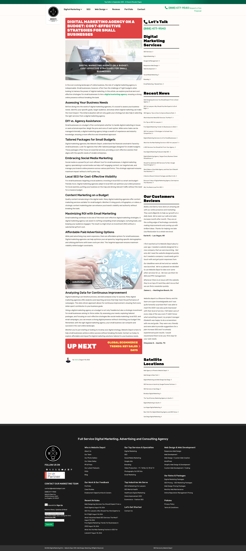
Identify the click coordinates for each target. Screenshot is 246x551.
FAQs (86, 471)
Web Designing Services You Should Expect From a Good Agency (161, 101)
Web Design (100, 9)
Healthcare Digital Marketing (134, 493)
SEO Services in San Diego (152, 389)
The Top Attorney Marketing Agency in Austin (158, 398)
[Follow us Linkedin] (69, 470)
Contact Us (128, 511)
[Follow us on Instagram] (53, 470)
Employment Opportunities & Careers (98, 493)
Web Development (149, 69)
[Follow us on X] (50, 470)
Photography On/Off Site (133, 471)
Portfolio (128, 9)
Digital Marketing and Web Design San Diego (157, 380)
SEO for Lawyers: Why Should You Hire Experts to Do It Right (160, 107)
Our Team (88, 454)
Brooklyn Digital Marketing (152, 393)
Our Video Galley (90, 461)
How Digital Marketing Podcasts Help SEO (156, 152)
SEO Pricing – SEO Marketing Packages (178, 483)
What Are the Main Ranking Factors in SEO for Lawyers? (161, 142)
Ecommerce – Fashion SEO (133, 499)
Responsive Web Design (151, 65)
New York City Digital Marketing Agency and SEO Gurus (160, 412)
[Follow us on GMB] (59, 470)
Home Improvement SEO (133, 496)
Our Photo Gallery (91, 458)
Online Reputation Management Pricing (178, 493)
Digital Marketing (72, 9)
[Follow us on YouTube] (63, 470)
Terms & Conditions (171, 507)
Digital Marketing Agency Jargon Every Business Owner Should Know (161, 157)
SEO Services (148, 52)
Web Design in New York (151, 375)
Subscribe (49, 524)
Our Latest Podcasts (92, 468)
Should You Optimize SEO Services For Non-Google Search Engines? (159, 164)
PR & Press (88, 465)
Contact (141, 9)
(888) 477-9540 (179, 7)
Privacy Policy (169, 504)
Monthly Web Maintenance (173, 489)
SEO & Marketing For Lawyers (134, 486)
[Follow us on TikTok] (65, 470)
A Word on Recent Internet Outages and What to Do (159, 176)
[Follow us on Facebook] (47, 470)
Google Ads (128, 461)
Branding (146, 79)
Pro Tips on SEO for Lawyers (152, 122)
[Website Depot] (53, 453)
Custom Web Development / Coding (177, 468)
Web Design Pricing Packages (174, 486)
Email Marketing (130, 475)
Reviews (116, 9)
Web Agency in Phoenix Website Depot (155, 370)
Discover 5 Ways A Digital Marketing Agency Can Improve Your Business (161, 181)
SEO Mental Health (131, 489)
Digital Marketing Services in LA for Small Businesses (160, 138)
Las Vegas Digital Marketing (152, 407)
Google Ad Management (151, 61)
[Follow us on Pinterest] (71, 470)
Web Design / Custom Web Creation (177, 458)
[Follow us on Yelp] (56, 470)
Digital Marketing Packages (174, 479)
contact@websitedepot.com (55, 488)
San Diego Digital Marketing (152, 417)
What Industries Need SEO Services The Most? (158, 118)
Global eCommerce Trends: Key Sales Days (123, 346)
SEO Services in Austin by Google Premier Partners (159, 384)
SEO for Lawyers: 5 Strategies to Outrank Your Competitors (158, 132)
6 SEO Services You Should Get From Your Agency (159, 147)
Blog (86, 475)
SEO (88, 9)
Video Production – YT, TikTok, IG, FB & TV (139, 468)
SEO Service (157, 548)
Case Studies (89, 489)
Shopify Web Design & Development (177, 465)
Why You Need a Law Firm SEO (153, 187)
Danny (77, 360)
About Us (88, 451)
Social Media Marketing (151, 75)
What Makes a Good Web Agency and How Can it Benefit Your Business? (161, 170)
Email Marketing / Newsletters (153, 84)
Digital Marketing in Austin (152, 403)
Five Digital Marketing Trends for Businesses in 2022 (160, 127)
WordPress (168, 461)
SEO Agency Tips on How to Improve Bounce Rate (159, 113)
